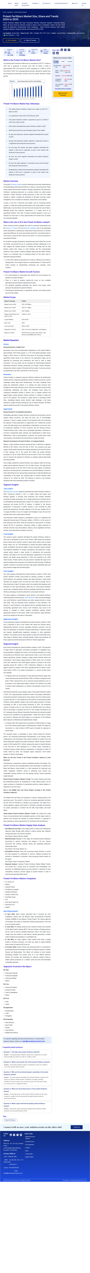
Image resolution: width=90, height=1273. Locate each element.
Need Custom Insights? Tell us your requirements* (36, 641)
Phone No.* (26, 635)
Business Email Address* (30, 628)
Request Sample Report (44, 656)
